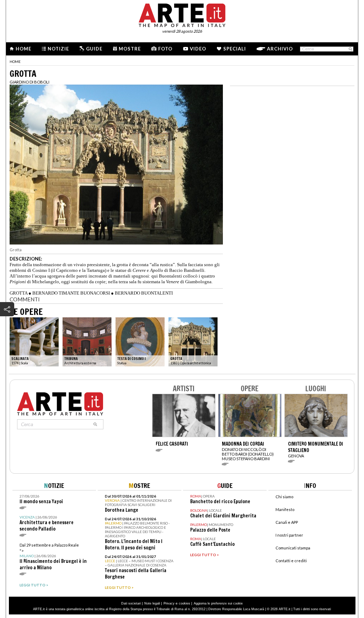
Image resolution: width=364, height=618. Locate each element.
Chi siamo (284, 496)
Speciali (234, 49)
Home (23, 49)
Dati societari (131, 603)
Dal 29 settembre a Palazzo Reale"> (53, 557)
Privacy (169, 603)
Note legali (152, 603)
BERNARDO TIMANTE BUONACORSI (71, 293)
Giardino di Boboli (29, 82)
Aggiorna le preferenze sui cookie (218, 603)
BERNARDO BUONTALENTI (144, 293)
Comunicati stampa (292, 548)
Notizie (58, 49)
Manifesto (284, 509)
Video (198, 49)
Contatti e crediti (291, 560)
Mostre (130, 49)
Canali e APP (286, 522)
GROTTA (18, 293)
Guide (94, 49)
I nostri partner (289, 535)
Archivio (280, 49)
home (15, 61)
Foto (165, 49)
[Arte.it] (182, 14)
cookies (184, 603)
